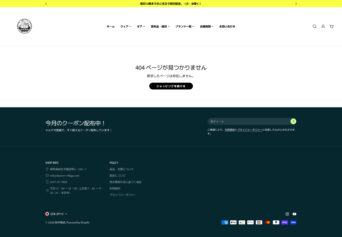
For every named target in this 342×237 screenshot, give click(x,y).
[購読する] (293, 121)
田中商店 (60, 222)
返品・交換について (122, 169)
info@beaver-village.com (64, 175)
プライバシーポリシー (249, 129)
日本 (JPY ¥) (57, 214)
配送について (118, 175)
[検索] (314, 26)
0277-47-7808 (58, 182)
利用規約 (230, 129)
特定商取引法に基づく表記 (126, 182)
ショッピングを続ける (171, 86)
